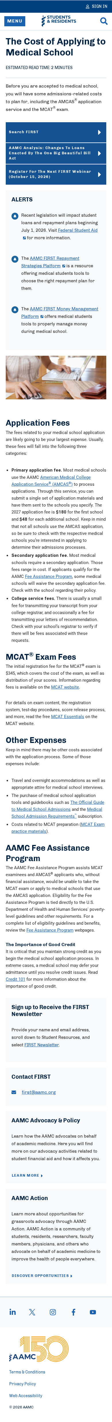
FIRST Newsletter (41, 1045)
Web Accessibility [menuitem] (25, 1396)
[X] (32, 1312)
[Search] (104, 21)
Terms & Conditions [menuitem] (27, 1372)
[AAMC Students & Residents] (59, 21)
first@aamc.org (39, 1092)
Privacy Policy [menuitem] (22, 1384)
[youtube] (90, 1312)
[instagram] (53, 1312)
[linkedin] (15, 1312)
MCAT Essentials (67, 716)
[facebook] (73, 1312)
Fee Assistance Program (48, 576)
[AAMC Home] (39, 1349)
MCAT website (65, 687)
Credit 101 (15, 979)
